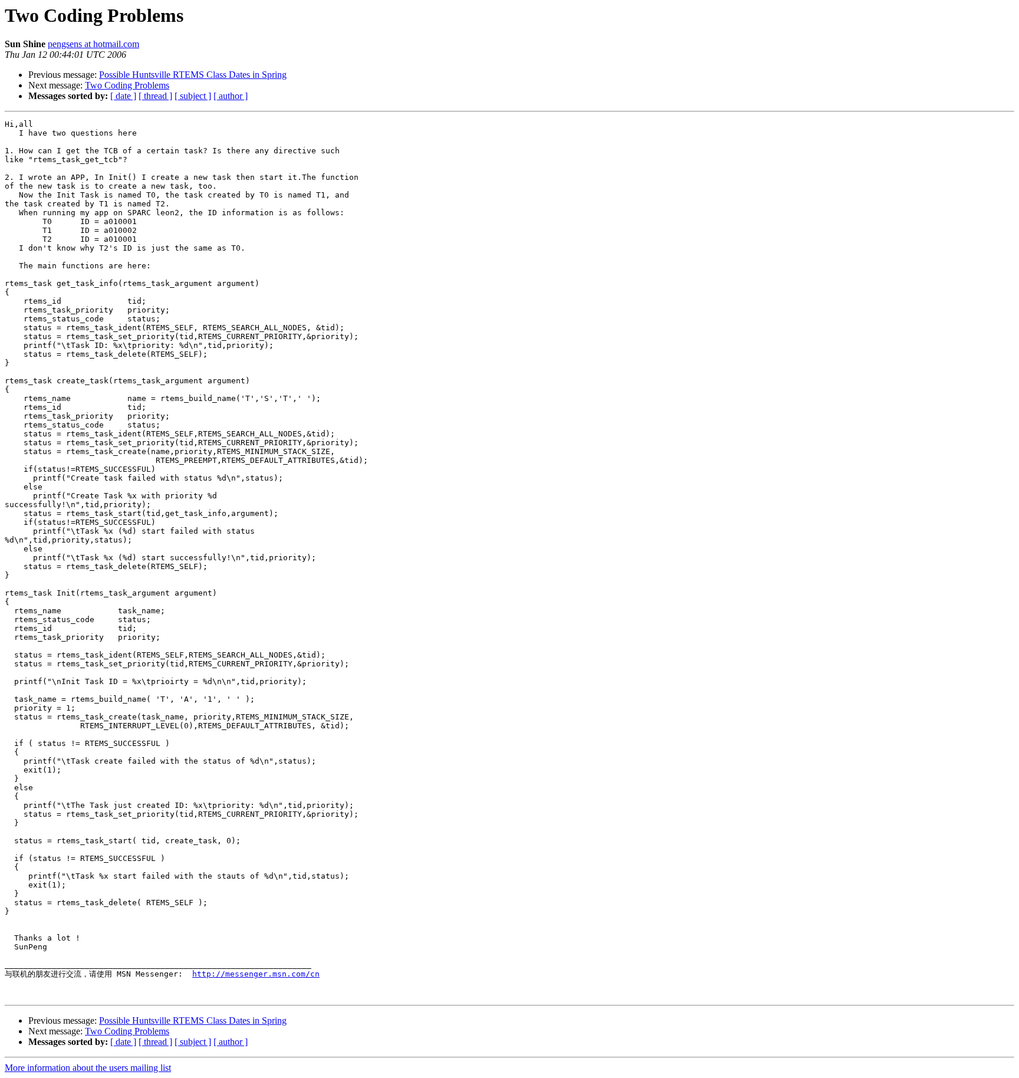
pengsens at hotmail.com (93, 44)
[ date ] (123, 96)
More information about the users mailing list (88, 1068)
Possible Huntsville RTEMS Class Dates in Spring (193, 75)
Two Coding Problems (127, 85)
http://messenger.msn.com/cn (256, 973)
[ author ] (230, 96)
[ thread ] (155, 96)
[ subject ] (193, 96)
